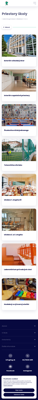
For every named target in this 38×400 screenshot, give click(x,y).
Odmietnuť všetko (19, 394)
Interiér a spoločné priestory (17, 95)
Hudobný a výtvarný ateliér (16, 304)
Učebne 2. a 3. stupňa (13, 235)
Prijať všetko (19, 390)
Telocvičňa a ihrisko (13, 165)
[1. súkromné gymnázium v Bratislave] (7, 3)
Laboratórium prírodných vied (18, 269)
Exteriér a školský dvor (14, 61)
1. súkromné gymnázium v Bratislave (12, 19)
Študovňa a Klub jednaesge (16, 130)
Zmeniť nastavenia (8, 385)
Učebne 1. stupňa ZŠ (12, 200)
